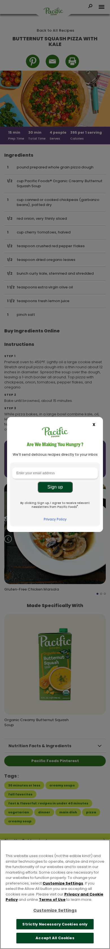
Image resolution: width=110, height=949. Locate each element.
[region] (55, 894)
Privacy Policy (55, 519)
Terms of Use (52, 899)
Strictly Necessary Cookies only (54, 924)
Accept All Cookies (55, 938)
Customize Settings (63, 883)
